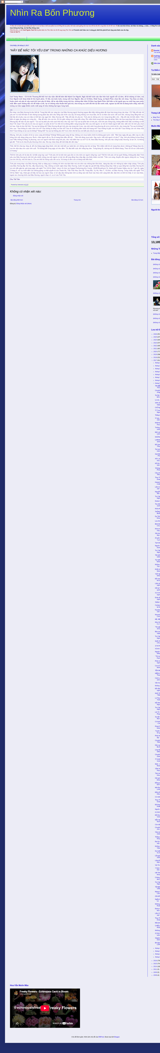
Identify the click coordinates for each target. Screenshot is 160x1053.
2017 (155, 360)
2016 (155, 960)
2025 (155, 337)
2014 (155, 966)
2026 (155, 334)
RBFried (101, 1037)
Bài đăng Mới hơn (17, 200)
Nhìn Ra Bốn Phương (52, 13)
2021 (155, 348)
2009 (155, 972)
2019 (155, 354)
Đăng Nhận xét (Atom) (24, 203)
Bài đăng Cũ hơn (137, 200)
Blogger (117, 1037)
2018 (155, 357)
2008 (155, 975)
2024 (155, 340)
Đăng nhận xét (18, 196)
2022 (155, 346)
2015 (155, 963)
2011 (155, 969)
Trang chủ (77, 200)
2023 (155, 343)
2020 (155, 351)
